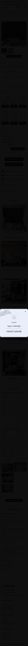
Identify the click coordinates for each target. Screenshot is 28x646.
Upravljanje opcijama (14, 334)
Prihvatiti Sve (14, 330)
